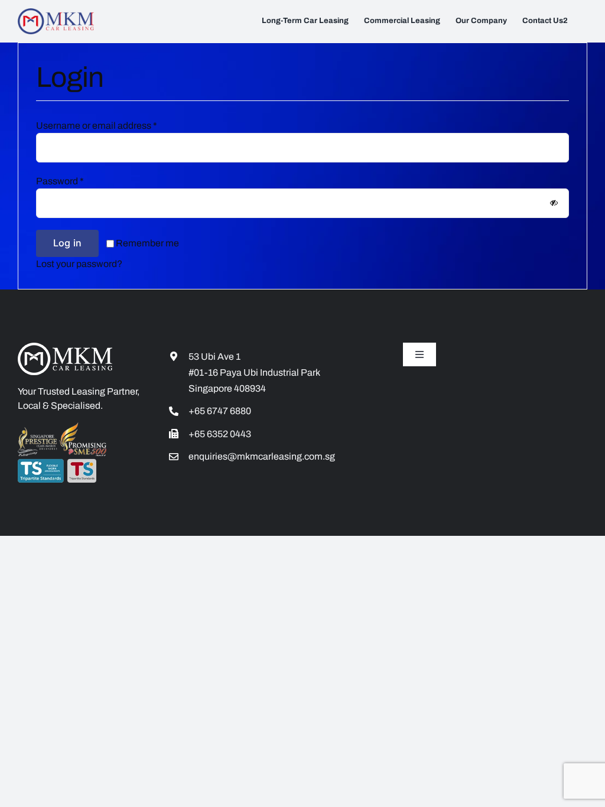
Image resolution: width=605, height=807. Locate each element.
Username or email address (96, 126)
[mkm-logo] (56, 13)
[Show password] (554, 203)
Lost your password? (79, 264)
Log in (67, 243)
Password (60, 181)
